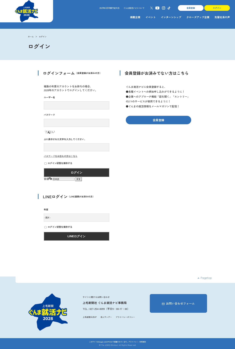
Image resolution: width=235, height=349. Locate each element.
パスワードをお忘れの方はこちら (60, 156)
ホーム (31, 36)
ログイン (217, 7)
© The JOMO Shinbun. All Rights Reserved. (117, 345)
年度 (46, 209)
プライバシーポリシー (125, 317)
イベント (150, 17)
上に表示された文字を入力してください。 (65, 139)
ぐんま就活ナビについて (134, 8)
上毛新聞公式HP (90, 317)
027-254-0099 (97, 309)
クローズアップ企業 (197, 17)
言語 (46, 179)
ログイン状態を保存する (60, 163)
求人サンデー (106, 317)
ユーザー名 (49, 97)
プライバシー (133, 342)
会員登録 (191, 7)
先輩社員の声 (222, 17)
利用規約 (143, 342)
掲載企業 (135, 17)
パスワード (49, 114)
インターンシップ (171, 17)
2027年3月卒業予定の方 (109, 8)
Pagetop (206, 278)
